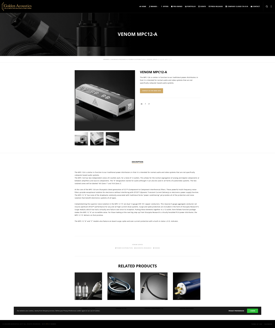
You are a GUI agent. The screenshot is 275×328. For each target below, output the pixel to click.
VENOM (157, 248)
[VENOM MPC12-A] (141, 103)
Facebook (268, 324)
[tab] (137, 162)
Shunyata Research (143, 248)
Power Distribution (124, 248)
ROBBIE (53, 324)
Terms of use (256, 324)
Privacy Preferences (236, 311)
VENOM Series (137, 244)
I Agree (252, 311)
